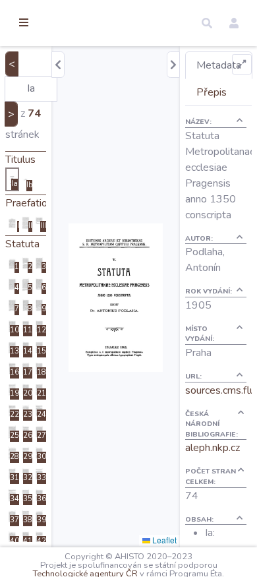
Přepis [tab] (211, 92)
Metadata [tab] (218, 65)
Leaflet (163, 539)
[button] (206, 23)
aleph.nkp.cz (212, 447)
